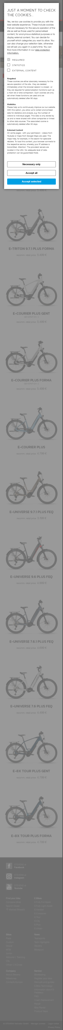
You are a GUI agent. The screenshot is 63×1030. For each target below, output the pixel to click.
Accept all (31, 172)
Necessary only (31, 164)
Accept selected (31, 181)
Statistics (18, 65)
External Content (24, 70)
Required (18, 60)
